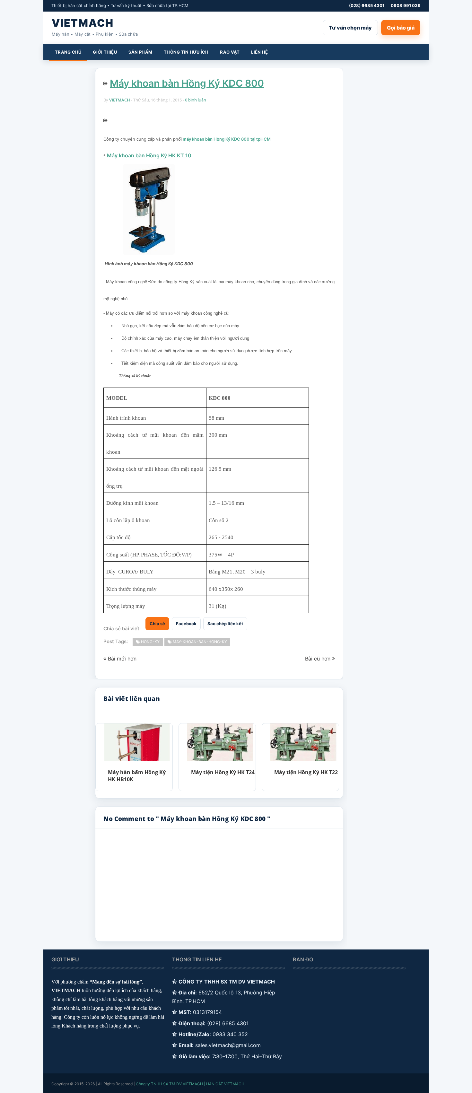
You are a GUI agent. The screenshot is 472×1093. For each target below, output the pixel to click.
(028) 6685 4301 (366, 5)
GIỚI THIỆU (105, 52)
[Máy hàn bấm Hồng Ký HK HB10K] (137, 742)
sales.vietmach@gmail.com (228, 1045)
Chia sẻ (157, 623)
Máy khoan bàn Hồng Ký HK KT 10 (149, 155)
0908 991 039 (406, 5)
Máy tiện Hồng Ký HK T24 (223, 772)
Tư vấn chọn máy (350, 27)
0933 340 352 (230, 1034)
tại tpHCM (260, 139)
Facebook (186, 623)
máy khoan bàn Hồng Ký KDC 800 (216, 139)
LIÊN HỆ (259, 52)
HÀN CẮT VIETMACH (225, 1083)
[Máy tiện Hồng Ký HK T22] (303, 742)
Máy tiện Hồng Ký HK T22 (306, 772)
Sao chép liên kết (225, 623)
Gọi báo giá (401, 27)
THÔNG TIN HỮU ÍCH (186, 52)
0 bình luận (195, 100)
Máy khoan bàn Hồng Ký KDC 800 (187, 83)
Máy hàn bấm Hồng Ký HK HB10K (137, 776)
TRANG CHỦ (68, 52)
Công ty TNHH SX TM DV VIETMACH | (170, 1083)
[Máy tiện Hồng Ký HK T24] (220, 742)
